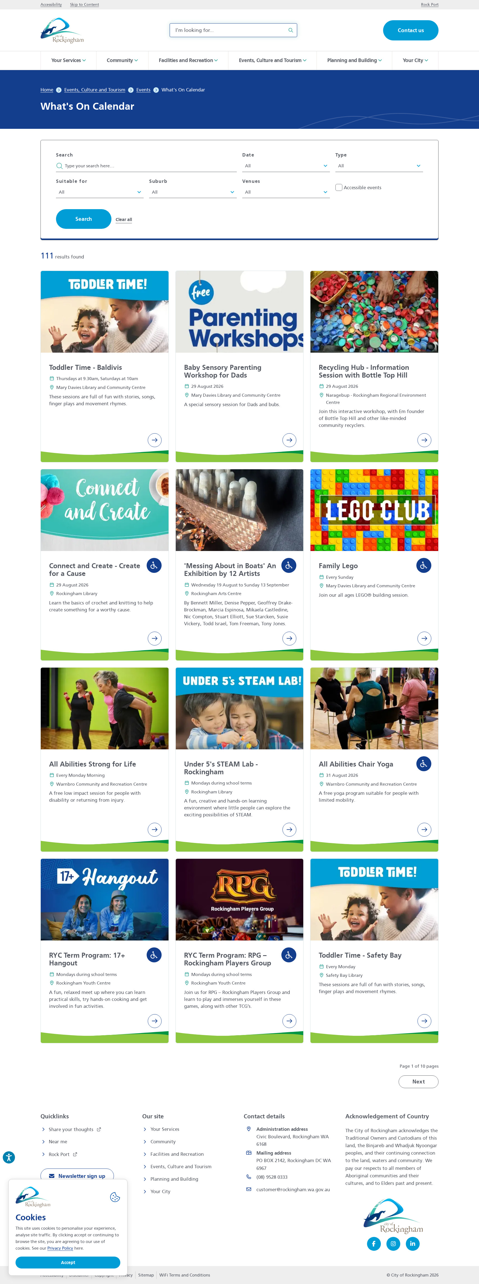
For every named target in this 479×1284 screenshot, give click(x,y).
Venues (251, 181)
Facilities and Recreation (177, 1154)
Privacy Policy (60, 1248)
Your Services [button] (66, 60)
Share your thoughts (72, 1129)
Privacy (126, 1277)
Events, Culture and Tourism (181, 1167)
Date (248, 155)
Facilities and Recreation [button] (186, 60)
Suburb (158, 181)
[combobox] (233, 30)
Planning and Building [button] (352, 60)
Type (341, 155)
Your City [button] (413, 60)
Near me (58, 1142)
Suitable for (71, 181)
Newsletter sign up (81, 1176)
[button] (83, 219)
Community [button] (120, 60)
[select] (283, 166)
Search (64, 155)
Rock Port (60, 1154)
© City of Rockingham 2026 (413, 1275)
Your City (160, 1192)
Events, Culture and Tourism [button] (270, 60)
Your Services (165, 1129)
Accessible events (362, 188)
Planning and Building (174, 1179)
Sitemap (146, 1275)
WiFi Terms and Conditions (184, 1275)
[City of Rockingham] (61, 30)
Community (163, 1142)
